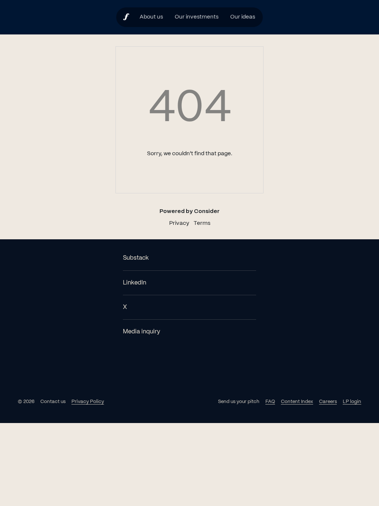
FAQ (270, 401)
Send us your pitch (238, 401)
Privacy (179, 223)
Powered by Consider (189, 211)
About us (151, 17)
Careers (328, 401)
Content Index (297, 401)
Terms (202, 223)
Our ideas (242, 17)
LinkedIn (134, 283)
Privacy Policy (87, 401)
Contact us (53, 401)
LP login (352, 401)
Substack (136, 258)
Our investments (196, 17)
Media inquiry (141, 331)
